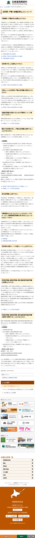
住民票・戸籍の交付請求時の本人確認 (12, 56)
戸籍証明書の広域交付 (9, 58)
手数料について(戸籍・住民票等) (11, 123)
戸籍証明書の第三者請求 (9, 54)
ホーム (1, 6)
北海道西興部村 (17, 2)
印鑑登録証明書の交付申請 (10, 241)
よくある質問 (7, 6)
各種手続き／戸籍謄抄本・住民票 (9, 377)
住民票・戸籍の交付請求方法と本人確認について (15, 186)
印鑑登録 (5, 238)
